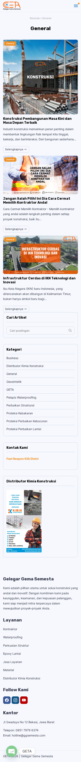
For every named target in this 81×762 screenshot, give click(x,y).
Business (12, 358)
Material (8, 670)
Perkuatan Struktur (16, 645)
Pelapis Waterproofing (21, 397)
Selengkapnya (14, 149)
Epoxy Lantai (12, 653)
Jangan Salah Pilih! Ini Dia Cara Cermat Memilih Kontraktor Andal (36, 200)
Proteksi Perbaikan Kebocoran (26, 421)
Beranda (35, 18)
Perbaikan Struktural (20, 405)
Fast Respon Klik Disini (22, 458)
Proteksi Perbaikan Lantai (23, 429)
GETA (10, 389)
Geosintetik (14, 381)
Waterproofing (12, 637)
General (10, 43)
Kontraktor (10, 629)
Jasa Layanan (12, 662)
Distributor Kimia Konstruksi (24, 366)
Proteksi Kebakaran (19, 413)
